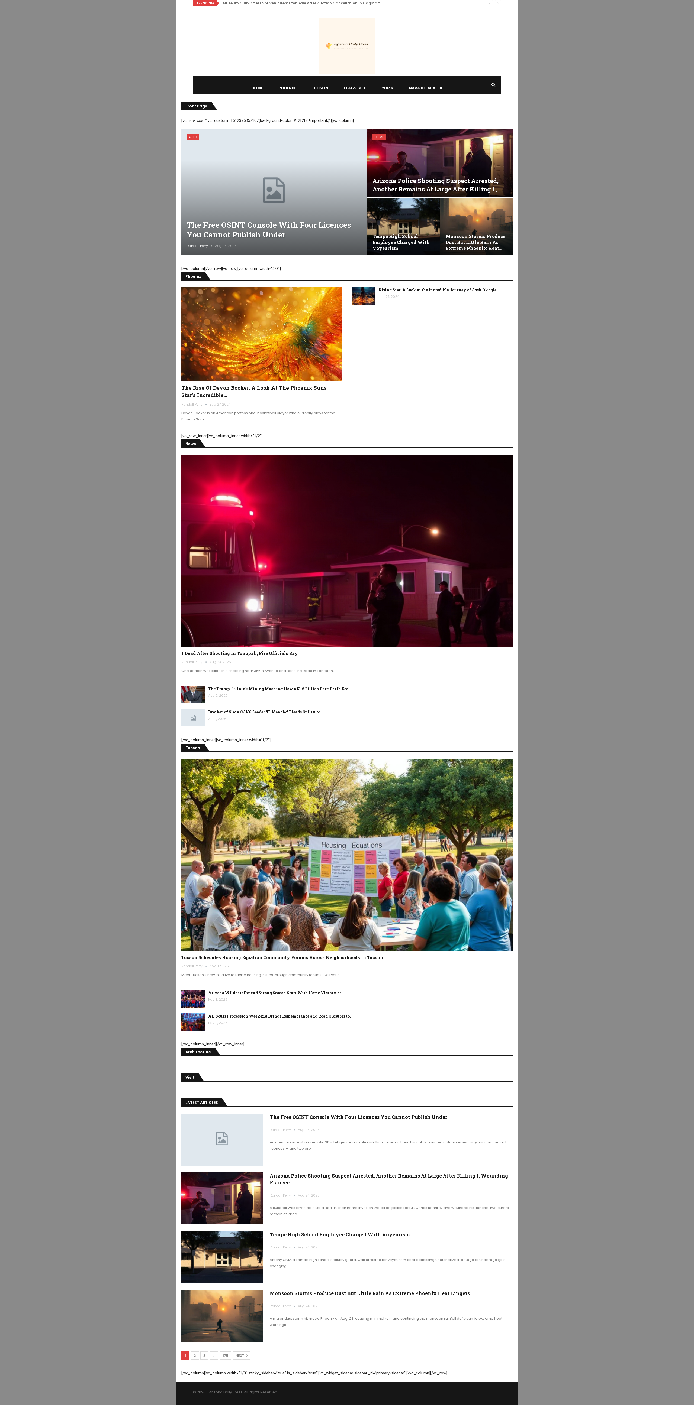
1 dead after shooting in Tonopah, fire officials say (239, 653)
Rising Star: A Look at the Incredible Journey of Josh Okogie (437, 289)
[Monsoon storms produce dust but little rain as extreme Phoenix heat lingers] (476, 226)
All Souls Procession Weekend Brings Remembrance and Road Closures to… (280, 1016)
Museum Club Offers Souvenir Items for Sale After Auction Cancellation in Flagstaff (302, 3)
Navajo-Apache (426, 88)
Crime (379, 137)
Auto (193, 137)
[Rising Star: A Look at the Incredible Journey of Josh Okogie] (363, 296)
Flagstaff (355, 88)
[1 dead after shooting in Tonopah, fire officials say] (347, 551)
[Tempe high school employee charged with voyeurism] (403, 226)
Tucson (319, 88)
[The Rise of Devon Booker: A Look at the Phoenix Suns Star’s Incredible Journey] (261, 333)
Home (257, 88)
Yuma (387, 88)
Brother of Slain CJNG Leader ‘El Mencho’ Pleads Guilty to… (265, 712)
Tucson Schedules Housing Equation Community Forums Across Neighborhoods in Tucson (282, 957)
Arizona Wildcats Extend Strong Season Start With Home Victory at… (276, 992)
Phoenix (287, 88)
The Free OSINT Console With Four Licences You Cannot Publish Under (269, 230)
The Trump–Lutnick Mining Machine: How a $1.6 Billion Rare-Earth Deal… (280, 688)
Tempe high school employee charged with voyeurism (401, 242)
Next (240, 1355)
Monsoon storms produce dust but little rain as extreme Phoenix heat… (475, 242)
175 (225, 1355)
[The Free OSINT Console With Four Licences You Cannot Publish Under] (274, 191)
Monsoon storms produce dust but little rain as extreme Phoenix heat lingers (370, 1293)
